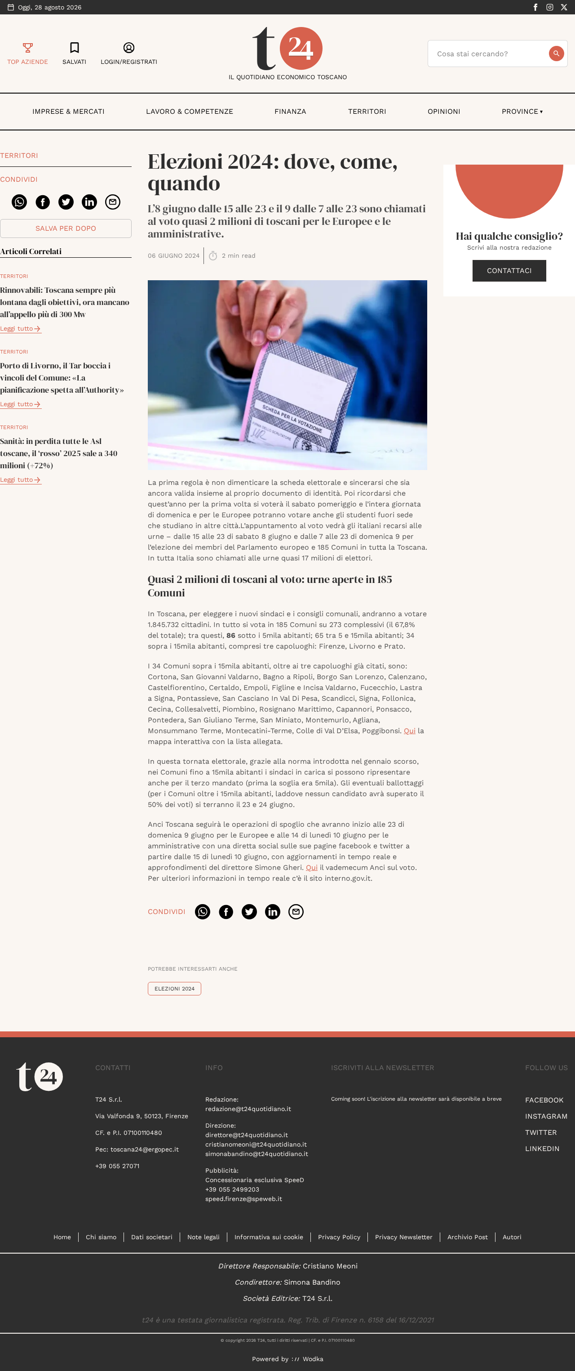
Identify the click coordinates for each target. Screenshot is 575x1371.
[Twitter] (564, 7)
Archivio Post (467, 1237)
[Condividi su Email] (113, 202)
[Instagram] (549, 7)
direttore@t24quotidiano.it (246, 1134)
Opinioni (444, 111)
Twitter (541, 1132)
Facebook (544, 1100)
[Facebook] (535, 7)
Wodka (313, 1358)
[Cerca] (556, 53)
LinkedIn (542, 1148)
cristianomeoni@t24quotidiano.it (256, 1144)
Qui (410, 730)
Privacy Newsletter (404, 1237)
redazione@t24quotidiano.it (248, 1108)
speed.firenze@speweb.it (243, 1198)
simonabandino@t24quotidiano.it (256, 1153)
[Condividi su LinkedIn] (89, 202)
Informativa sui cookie (268, 1237)
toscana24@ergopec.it (145, 1149)
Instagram (546, 1116)
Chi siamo (101, 1237)
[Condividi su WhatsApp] (19, 202)
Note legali (203, 1237)
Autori (512, 1237)
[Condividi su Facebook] (43, 202)
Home (62, 1237)
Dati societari (151, 1237)
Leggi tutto (16, 328)
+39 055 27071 (117, 1165)
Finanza (290, 111)
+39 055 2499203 (232, 1189)
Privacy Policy (339, 1237)
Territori (367, 111)
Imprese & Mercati (68, 111)
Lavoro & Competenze (189, 111)
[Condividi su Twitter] (66, 202)
